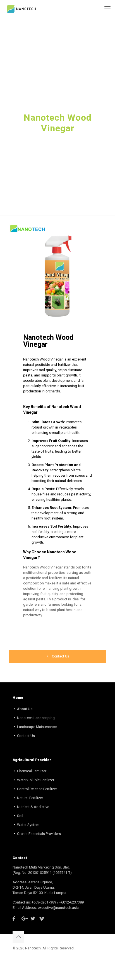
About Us (24, 709)
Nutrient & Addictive (33, 807)
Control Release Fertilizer (37, 789)
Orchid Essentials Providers (39, 834)
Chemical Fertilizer (31, 771)
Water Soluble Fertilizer (35, 780)
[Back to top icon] (18, 937)
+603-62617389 (44, 902)
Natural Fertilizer (30, 798)
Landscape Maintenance (37, 727)
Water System (28, 825)
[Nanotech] (22, 8)
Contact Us (26, 736)
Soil (20, 816)
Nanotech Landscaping (36, 718)
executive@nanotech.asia (58, 907)
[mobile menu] (107, 8)
